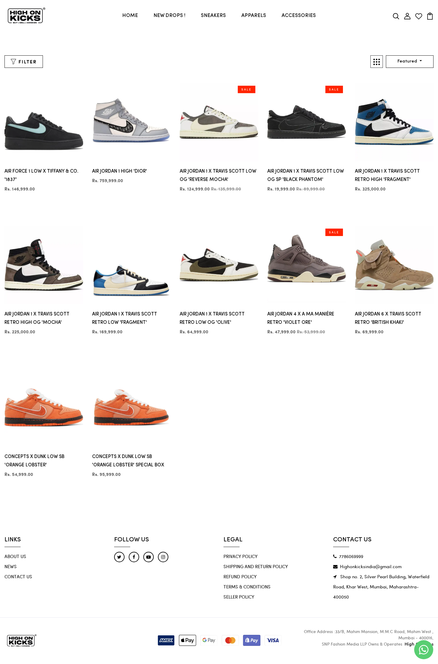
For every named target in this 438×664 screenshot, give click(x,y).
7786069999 (351, 556)
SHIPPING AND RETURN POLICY (255, 566)
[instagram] (163, 557)
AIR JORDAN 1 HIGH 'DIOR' (119, 171)
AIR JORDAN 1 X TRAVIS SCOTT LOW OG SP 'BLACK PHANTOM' (305, 175)
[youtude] (148, 557)
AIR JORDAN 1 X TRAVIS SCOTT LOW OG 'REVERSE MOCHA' (218, 175)
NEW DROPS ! (169, 15)
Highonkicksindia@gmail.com (371, 566)
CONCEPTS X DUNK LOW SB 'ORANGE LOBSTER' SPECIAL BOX (128, 461)
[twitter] (119, 557)
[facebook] (134, 557)
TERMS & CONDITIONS (247, 587)
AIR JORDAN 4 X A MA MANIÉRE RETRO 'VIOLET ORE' (300, 318)
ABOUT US (15, 556)
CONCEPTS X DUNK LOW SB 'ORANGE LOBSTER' (34, 461)
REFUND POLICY (240, 576)
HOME (130, 15)
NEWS (10, 566)
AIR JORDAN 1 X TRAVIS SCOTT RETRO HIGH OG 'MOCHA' (36, 318)
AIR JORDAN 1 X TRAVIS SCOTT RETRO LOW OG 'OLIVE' (212, 318)
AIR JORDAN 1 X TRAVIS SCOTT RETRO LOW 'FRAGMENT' (124, 318)
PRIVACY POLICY (240, 556)
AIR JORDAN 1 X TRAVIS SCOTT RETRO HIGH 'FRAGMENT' (387, 175)
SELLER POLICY (238, 597)
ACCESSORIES (299, 15)
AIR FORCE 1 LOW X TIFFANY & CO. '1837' (41, 175)
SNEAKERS (213, 15)
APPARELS (253, 15)
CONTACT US (18, 576)
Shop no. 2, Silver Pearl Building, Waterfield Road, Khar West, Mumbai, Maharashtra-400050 (381, 587)
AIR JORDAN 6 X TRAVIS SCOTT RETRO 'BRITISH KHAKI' (388, 318)
